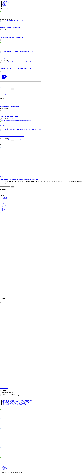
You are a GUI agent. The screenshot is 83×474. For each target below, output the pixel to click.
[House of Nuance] (3, 80)
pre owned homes (21, 30)
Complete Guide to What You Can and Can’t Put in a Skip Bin (13, 403)
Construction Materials (8, 129)
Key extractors (6, 20)
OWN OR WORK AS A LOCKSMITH (7, 16)
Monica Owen (8, 183)
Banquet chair (6, 61)
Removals (23, 51)
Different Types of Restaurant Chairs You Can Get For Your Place (12, 58)
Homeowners (14, 72)
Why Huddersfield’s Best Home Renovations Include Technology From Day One (16, 401)
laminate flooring (21, 120)
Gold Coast (14, 51)
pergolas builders (21, 109)
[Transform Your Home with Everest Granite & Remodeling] (3, 35)
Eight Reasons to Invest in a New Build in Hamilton (10, 27)
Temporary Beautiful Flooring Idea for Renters (9, 116)
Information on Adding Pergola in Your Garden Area (10, 106)
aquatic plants (2, 185)
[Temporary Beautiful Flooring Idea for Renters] (3, 114)
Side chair (34, 61)
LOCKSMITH (12, 20)
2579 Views (2, 183)
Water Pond (26, 185)
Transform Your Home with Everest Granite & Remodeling (11, 37)
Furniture (4, 201)
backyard (6, 185)
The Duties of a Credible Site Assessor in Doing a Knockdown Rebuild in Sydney (15, 68)
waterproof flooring (27, 120)
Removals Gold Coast (29, 51)
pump (23, 185)
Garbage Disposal (28, 129)
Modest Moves (18, 51)
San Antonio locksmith (19, 20)
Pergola (16, 109)
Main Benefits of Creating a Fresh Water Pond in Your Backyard (19, 179)
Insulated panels (12, 109)
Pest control (4, 207)
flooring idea (15, 120)
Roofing (3, 210)
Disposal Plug (14, 129)
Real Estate (4, 209)
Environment (4, 199)
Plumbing (4, 208)
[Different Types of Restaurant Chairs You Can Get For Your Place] (3, 55)
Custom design (6, 109)
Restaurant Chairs (29, 61)
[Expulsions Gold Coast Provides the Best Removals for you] (3, 45)
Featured (3, 200)
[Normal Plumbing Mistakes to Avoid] (3, 123)
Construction (4, 198)
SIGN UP (12, 394)
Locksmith (4, 205)
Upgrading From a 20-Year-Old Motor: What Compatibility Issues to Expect (15, 402)
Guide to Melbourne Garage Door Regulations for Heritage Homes (14, 404)
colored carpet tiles (9, 120)
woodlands (27, 30)
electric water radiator (21, 129)
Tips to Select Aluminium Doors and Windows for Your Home (12, 136)
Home (1, 141)
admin (2, 20)
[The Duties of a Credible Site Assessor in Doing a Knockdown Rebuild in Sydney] (3, 66)
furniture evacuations (7, 51)
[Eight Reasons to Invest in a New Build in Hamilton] (3, 24)
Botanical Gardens (7, 30)
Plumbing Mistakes (37, 129)
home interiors (17, 139)
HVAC (3, 203)
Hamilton (16, 30)
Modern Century (12, 61)
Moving (3, 206)
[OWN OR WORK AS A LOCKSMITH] (3, 14)
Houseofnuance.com (4, 388)
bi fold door (13, 139)
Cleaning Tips (4, 197)
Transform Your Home (10, 41)
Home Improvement (3, 176)
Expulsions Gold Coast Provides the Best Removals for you (11, 47)
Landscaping (4, 204)
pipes (33, 129)
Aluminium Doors (7, 139)
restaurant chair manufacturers (20, 61)
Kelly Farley (3, 41)
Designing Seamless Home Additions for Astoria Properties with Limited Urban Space (17, 400)
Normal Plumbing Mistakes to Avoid (7, 125)
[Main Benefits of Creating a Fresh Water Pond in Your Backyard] (21, 174)
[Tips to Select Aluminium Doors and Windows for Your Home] (3, 133)
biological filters (11, 185)
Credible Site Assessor (8, 72)
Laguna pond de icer (18, 185)
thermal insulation (23, 139)
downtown (13, 30)
